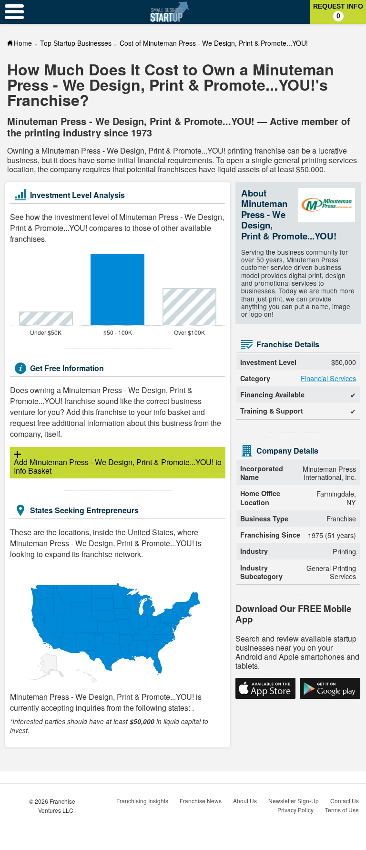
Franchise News (201, 801)
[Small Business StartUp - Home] (169, 11)
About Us (245, 801)
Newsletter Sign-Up (293, 801)
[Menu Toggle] (14, 11)
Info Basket (114, 466)
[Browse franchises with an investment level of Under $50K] (46, 318)
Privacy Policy (295, 810)
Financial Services (328, 378)
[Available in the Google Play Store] (330, 688)
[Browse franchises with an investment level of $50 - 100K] (118, 289)
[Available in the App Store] (265, 688)
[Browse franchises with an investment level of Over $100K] (189, 306)
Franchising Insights (142, 801)
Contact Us (344, 801)
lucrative (332, 150)
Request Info (338, 11)
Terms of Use (342, 810)
